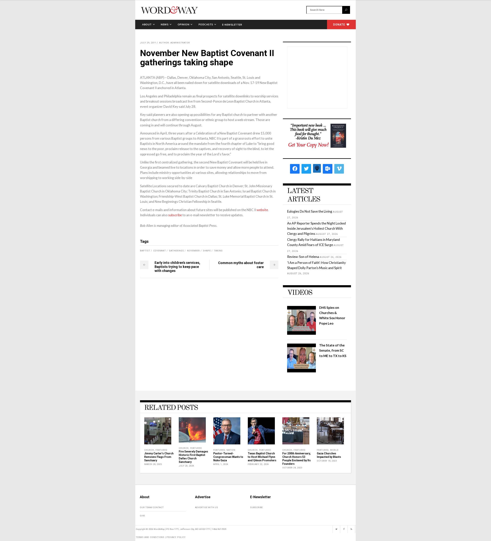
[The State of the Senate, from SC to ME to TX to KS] (301, 371)
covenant (159, 250)
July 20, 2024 (186, 466)
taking (218, 250)
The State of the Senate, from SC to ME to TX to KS (332, 350)
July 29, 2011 (148, 42)
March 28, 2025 (153, 464)
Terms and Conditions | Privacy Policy (161, 537)
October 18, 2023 (327, 461)
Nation (231, 450)
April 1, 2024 (220, 464)
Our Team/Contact (152, 507)
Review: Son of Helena (303, 257)
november (193, 250)
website (262, 210)
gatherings (176, 250)
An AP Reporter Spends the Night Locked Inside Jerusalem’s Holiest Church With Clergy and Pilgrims (316, 228)
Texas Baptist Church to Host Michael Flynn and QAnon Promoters (262, 457)
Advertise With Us (206, 507)
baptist (145, 250)
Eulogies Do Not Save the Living (309, 211)
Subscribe (256, 507)
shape (207, 250)
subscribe (175, 215)
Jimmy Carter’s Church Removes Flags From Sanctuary (159, 457)
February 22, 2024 (258, 464)
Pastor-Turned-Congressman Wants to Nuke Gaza (228, 457)
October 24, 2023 (292, 467)
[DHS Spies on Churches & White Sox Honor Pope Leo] (301, 333)
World (334, 450)
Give (142, 515)
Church (149, 450)
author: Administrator (174, 42)
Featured (161, 450)
